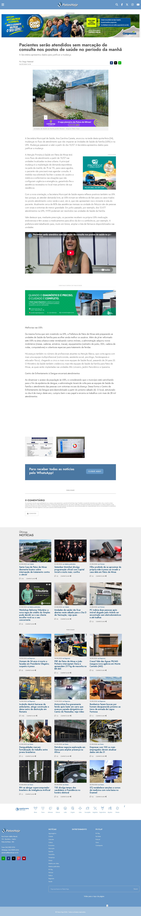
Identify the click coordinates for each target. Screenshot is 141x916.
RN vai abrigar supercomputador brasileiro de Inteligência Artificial (34, 789)
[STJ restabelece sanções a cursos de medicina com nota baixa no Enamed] (106, 771)
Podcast (98, 839)
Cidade (51, 836)
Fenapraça (52, 857)
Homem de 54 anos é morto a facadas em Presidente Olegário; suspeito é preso (34, 664)
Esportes (51, 851)
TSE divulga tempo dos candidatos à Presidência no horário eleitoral (67, 790)
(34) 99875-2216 (13, 850)
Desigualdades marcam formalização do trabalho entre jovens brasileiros (33, 750)
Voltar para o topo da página (94, 896)
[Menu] (3, 4)
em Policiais (101, 564)
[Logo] (67, 4)
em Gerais (30, 744)
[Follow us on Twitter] (13, 858)
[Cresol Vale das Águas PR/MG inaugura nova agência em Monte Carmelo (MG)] (106, 645)
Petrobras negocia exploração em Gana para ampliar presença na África (69, 750)
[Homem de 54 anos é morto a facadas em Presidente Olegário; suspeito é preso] (35, 645)
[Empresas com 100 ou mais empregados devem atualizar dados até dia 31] (106, 731)
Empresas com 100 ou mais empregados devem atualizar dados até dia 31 (103, 750)
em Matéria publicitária (69, 564)
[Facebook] (122, 5)
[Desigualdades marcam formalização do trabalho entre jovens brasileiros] (35, 731)
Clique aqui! (94, 471)
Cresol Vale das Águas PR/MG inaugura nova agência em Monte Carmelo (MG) (105, 664)
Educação (51, 848)
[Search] (117, 5)
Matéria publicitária (54, 866)
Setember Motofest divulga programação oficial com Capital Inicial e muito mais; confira (69, 570)
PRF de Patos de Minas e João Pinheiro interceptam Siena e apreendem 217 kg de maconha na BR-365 (70, 665)
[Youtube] (138, 5)
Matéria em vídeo (54, 863)
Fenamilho (52, 854)
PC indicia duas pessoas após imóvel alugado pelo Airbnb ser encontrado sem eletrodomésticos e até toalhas (105, 614)
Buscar (136, 889)
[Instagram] (132, 5)
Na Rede (98, 836)
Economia (51, 845)
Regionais (51, 878)
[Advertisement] (70, 911)
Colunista (51, 839)
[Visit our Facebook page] (8, 858)
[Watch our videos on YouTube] (24, 858)
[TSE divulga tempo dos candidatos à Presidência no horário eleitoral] (70, 771)
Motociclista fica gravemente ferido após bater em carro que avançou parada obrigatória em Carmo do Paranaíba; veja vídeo (69, 708)
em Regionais (31, 658)
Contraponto (99, 845)
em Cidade (30, 564)
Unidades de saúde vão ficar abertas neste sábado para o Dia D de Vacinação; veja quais (70, 613)
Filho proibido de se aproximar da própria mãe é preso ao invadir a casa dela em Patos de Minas (105, 570)
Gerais (50, 860)
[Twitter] (127, 5)
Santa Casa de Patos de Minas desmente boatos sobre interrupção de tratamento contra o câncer (34, 571)
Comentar (32, 513)
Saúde (50, 882)
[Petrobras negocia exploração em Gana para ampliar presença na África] (70, 731)
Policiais (51, 872)
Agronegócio (52, 833)
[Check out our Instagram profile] (19, 858)
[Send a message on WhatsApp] (3, 858)
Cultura (51, 842)
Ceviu (97, 842)
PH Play (51, 869)
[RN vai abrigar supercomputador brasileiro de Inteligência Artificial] (35, 771)
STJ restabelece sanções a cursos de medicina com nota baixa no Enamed (105, 790)
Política (51, 875)
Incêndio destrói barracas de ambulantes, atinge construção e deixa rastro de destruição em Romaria (34, 708)
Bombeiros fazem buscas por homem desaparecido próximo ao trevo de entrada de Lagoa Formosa (105, 708)
